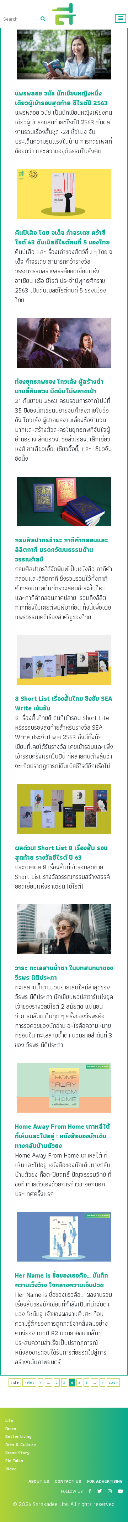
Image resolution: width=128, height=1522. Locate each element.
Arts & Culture (20, 1444)
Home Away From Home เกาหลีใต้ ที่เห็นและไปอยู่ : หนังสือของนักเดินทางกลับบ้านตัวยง (62, 1136)
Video (11, 1468)
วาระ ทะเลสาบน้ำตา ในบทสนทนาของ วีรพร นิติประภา (64, 973)
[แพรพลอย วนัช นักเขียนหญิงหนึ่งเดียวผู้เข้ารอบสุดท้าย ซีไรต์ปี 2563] (64, 54)
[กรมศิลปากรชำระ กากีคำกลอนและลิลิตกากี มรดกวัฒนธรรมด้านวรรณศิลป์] (64, 500)
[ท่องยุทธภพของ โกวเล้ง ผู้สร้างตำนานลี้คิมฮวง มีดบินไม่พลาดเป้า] (64, 342)
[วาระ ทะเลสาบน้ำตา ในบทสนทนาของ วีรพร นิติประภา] (64, 928)
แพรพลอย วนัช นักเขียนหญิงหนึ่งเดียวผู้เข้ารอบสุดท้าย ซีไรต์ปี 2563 (61, 98)
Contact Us (68, 1481)
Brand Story (17, 1452)
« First (29, 1382)
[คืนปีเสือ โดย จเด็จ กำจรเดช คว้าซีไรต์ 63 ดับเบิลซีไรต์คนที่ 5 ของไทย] (64, 193)
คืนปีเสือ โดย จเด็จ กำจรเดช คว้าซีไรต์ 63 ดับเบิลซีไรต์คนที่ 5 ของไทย (62, 237)
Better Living (18, 1436)
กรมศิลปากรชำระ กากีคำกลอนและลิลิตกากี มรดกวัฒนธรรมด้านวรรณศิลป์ (61, 549)
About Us (38, 1481)
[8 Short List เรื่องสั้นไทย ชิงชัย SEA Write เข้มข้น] (64, 659)
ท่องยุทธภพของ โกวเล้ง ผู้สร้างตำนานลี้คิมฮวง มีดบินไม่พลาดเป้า (59, 386)
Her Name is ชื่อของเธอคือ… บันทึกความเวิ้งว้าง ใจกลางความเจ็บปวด (61, 1280)
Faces (10, 1428)
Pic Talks (14, 1460)
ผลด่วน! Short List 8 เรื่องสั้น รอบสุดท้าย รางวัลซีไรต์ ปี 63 (61, 853)
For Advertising (105, 1481)
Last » (113, 1382)
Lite (9, 1420)
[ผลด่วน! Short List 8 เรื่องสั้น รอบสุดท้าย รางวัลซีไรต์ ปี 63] (64, 808)
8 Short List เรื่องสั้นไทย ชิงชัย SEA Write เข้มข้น (63, 703)
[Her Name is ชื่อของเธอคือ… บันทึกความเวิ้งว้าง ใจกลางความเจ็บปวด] (64, 1236)
